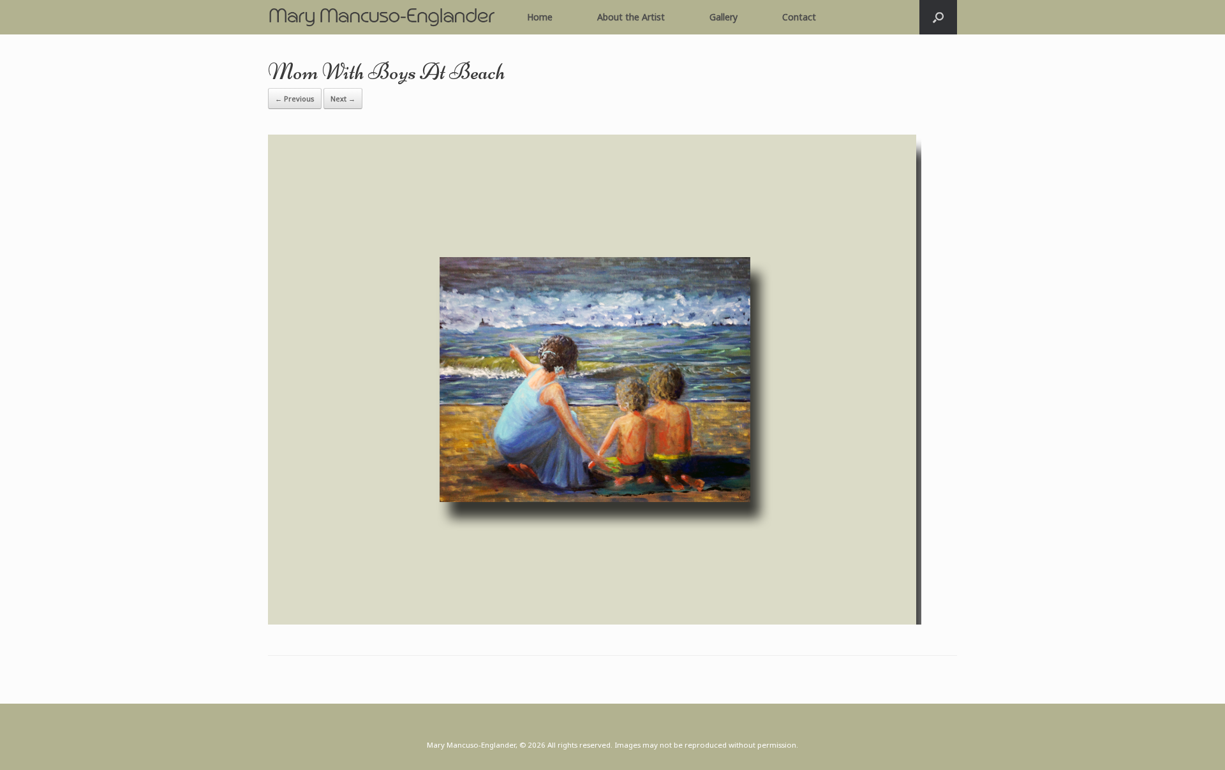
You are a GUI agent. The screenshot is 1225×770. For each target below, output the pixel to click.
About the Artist (631, 17)
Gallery (723, 17)
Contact (799, 17)
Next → (342, 98)
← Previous (295, 98)
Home (540, 17)
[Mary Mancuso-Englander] (381, 17)
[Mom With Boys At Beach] (594, 621)
